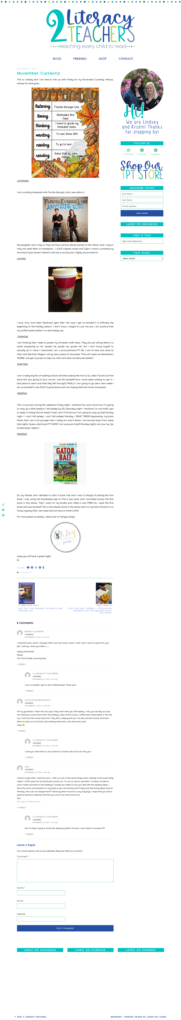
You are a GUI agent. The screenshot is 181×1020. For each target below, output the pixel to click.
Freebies (80, 58)
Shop (103, 58)
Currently (26, 572)
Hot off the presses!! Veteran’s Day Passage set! (41, 608)
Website (21, 913)
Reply (23, 664)
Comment (23, 856)
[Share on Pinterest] (40, 567)
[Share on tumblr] (43, 567)
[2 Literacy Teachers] (90, 29)
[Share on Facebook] (32, 567)
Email (20, 900)
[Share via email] (28, 567)
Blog (57, 58)
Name (21, 887)
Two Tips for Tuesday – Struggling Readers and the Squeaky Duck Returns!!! (90, 609)
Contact (126, 58)
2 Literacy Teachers (34, 1017)
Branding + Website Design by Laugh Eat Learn (138, 1017)
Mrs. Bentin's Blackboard (28, 801)
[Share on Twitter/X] (36, 567)
